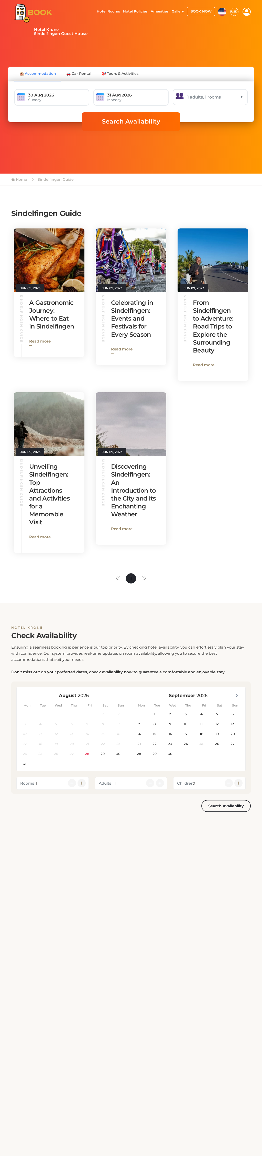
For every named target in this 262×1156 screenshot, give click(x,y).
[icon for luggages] (222, 11)
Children (185, 783)
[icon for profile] (247, 12)
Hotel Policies (135, 11)
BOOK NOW (201, 11)
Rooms (27, 783)
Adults (105, 783)
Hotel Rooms (108, 11)
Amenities (160, 11)
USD (234, 11)
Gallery (178, 11)
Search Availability (131, 121)
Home (21, 179)
